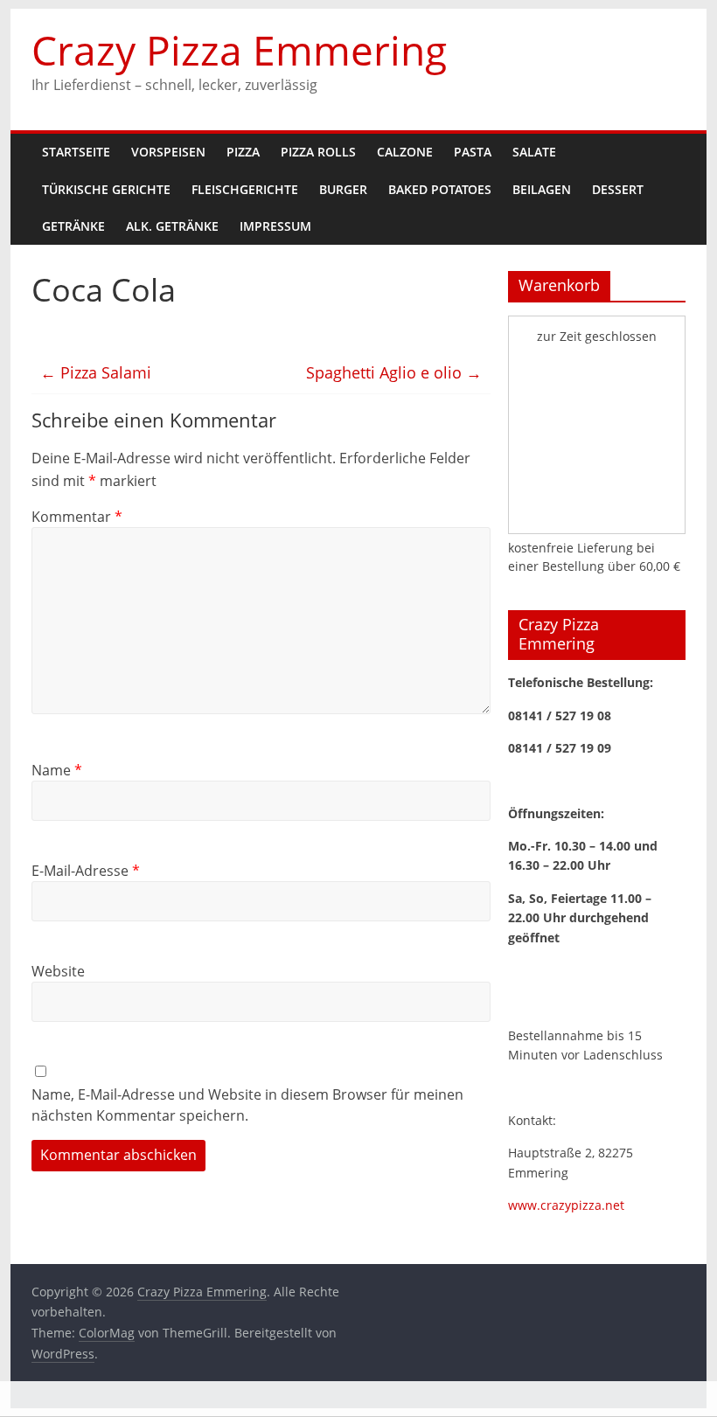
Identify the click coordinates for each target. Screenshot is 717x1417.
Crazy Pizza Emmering (239, 50)
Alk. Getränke (172, 226)
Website (58, 971)
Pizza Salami (95, 372)
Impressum (275, 226)
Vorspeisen (168, 151)
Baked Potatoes (439, 189)
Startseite (76, 151)
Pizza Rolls (318, 151)
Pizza (243, 151)
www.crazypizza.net (566, 1205)
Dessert (618, 189)
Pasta (472, 151)
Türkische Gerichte (106, 189)
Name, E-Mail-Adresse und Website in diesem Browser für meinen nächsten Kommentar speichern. (247, 1105)
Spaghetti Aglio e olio (394, 372)
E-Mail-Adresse (85, 870)
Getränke (73, 226)
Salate (534, 151)
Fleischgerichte (244, 189)
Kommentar (76, 516)
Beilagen (541, 189)
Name (56, 770)
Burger (343, 189)
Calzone (405, 151)
